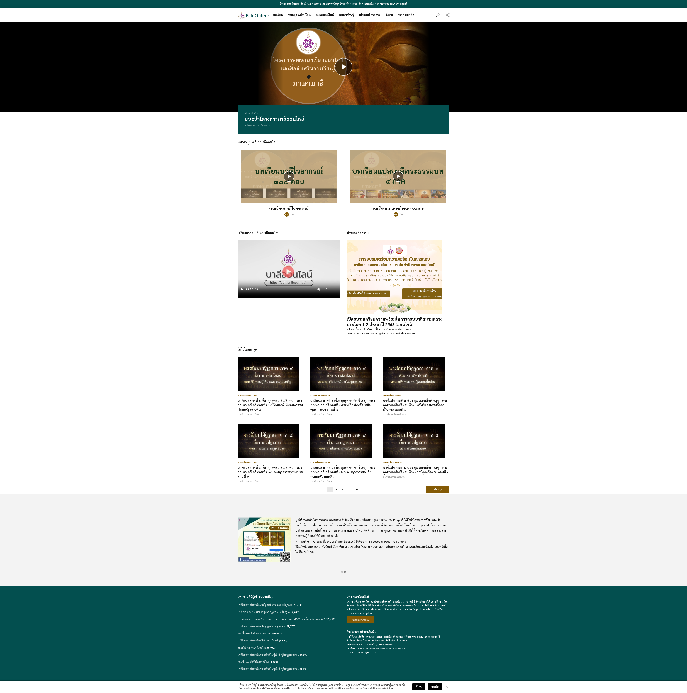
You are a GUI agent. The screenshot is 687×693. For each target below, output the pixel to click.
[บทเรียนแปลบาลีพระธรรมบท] (398, 176)
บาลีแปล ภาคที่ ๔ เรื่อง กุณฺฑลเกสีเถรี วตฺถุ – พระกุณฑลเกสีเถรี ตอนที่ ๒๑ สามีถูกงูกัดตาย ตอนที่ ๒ (416, 469)
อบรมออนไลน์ (325, 14)
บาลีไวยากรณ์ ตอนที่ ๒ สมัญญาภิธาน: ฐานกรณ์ (262, 626)
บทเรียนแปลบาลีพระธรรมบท (398, 208)
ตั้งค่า (391, 688)
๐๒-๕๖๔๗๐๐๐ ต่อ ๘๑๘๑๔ (390, 648)
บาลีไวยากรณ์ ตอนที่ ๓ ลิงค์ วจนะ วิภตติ (258, 640)
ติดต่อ (389, 14)
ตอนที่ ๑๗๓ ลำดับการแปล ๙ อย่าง (255, 633)
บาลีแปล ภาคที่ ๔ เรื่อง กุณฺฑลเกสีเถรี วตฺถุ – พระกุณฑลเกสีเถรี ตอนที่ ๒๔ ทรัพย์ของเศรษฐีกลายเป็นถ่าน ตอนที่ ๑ (415, 405)
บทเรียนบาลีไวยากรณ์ (289, 208)
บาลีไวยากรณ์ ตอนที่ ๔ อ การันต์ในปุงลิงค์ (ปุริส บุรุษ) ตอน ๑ (268, 654)
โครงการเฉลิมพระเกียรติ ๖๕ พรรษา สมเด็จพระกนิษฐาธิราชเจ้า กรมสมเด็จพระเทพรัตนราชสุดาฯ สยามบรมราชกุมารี (343, 3)
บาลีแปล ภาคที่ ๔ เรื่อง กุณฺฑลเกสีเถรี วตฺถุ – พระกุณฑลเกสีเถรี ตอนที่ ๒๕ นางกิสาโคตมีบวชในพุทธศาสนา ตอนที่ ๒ (342, 405)
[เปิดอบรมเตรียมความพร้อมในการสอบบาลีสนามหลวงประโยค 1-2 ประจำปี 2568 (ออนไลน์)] (398, 277)
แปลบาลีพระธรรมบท (247, 395)
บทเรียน (278, 14)
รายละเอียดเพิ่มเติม (360, 619)
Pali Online (250, 125)
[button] (342, 572)
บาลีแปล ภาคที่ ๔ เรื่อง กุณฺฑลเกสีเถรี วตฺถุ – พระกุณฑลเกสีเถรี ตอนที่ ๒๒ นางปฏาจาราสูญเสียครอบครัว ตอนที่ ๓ (342, 472)
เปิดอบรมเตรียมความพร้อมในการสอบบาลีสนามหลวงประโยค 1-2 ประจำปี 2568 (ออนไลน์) (394, 321)
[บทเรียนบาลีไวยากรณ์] (289, 176)
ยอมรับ (435, 686)
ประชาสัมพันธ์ (251, 113)
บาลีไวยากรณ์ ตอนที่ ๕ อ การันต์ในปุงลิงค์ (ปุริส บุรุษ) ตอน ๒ (268, 668)
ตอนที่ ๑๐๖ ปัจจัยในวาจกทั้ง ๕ (253, 661)
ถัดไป (436, 489)
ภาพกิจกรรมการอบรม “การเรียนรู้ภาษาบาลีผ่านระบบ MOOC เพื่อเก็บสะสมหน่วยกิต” (281, 619)
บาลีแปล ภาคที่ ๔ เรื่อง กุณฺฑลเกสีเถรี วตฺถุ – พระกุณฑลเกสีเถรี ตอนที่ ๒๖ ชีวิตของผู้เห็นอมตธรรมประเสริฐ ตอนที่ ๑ (270, 405)
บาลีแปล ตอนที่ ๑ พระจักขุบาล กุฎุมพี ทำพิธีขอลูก (263, 612)
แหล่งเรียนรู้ (346, 14)
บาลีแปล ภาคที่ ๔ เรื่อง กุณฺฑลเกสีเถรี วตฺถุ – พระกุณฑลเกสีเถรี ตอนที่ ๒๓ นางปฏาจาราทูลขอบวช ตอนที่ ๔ (270, 472)
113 (356, 489)
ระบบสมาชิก (406, 14)
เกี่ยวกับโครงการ (369, 14)
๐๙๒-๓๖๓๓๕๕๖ (366, 648)
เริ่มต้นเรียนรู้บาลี (343, 560)
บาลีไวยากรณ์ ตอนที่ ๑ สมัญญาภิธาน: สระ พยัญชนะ (265, 604)
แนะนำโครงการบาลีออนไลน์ (274, 119)
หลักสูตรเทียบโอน (299, 14)
